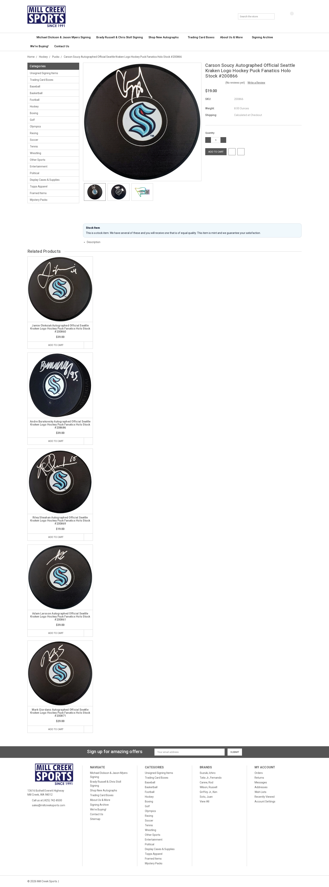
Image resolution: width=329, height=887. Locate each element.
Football (34, 99)
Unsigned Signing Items (44, 73)
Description (94, 242)
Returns (259, 777)
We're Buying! (39, 46)
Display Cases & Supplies (45, 179)
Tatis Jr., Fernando (211, 777)
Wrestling (35, 153)
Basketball (36, 93)
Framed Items (38, 193)
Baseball (35, 86)
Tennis (34, 146)
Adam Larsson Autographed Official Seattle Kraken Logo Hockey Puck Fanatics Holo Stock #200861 (60, 616)
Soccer (34, 139)
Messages (261, 782)
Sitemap (95, 819)
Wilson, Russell (208, 787)
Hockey (34, 106)
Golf (32, 119)
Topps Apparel (38, 186)
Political (34, 173)
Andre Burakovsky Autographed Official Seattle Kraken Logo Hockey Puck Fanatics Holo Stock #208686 (60, 424)
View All (204, 801)
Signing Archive (263, 37)
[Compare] (289, 16)
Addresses (261, 787)
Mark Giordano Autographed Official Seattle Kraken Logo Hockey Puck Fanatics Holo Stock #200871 (60, 712)
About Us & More (232, 37)
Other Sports (37, 159)
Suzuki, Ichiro (208, 772)
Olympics (35, 126)
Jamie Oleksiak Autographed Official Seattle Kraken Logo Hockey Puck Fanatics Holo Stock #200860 (60, 328)
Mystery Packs (38, 199)
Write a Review (256, 82)
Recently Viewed (265, 796)
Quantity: (210, 132)
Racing (34, 133)
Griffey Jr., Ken (208, 791)
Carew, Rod (206, 782)
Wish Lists (260, 791)
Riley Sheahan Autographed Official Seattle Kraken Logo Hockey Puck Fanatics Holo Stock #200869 (60, 520)
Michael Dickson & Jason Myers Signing (64, 37)
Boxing (34, 113)
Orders (259, 772)
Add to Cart (55, 345)
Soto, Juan (206, 796)
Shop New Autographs (164, 37)
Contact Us (61, 46)
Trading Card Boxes (201, 37)
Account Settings (265, 801)
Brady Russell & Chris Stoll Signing (119, 37)
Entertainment (38, 166)
